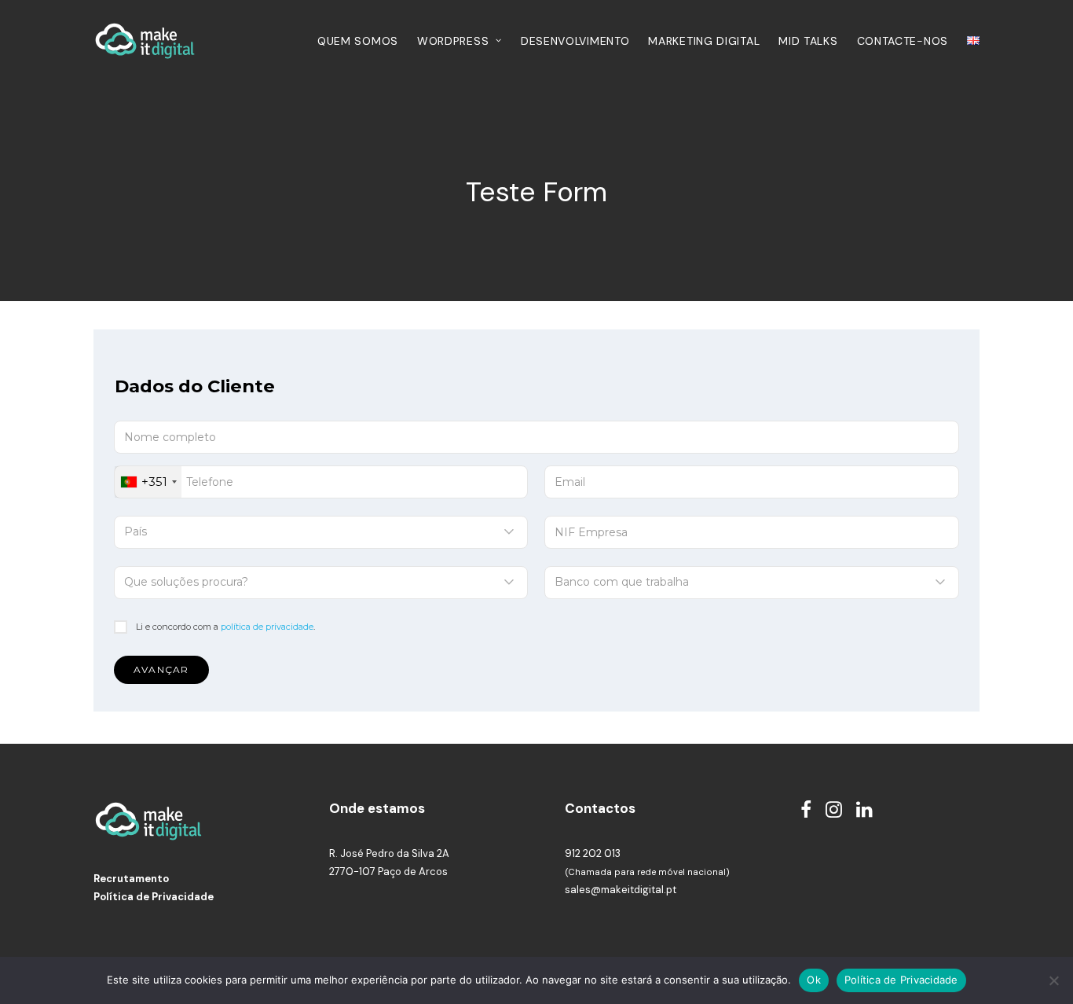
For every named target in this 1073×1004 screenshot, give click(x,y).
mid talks (807, 41)
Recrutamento (131, 878)
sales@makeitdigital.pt (620, 889)
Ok (814, 979)
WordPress (453, 41)
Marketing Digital (704, 41)
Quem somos (357, 41)
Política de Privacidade (153, 896)
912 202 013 (593, 853)
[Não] (1053, 980)
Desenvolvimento (575, 41)
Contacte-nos (902, 41)
